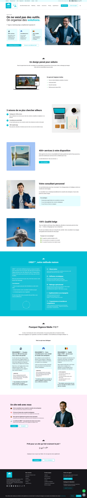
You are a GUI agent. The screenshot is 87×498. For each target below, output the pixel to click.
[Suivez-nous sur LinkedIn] (72, 0)
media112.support (68, 478)
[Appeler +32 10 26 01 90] (84, 491)
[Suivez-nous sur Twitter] (73, 0)
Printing (27, 481)
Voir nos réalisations (48, 460)
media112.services (68, 488)
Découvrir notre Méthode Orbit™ (30, 45)
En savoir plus (63, 495)
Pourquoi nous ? (47, 476)
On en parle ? (36, 460)
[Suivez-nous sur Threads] (78, 0)
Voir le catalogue (44, 162)
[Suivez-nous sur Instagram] (70, 0)
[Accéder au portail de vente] (84, 495)
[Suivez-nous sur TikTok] (79, 0)
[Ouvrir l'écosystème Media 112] (80, 5)
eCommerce (28, 479)
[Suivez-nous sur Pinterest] (75, 0)
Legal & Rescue (28, 483)
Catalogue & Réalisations (14, 45)
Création (27, 478)
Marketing (27, 476)
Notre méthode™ (47, 478)
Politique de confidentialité (49, 483)
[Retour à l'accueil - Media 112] (11, 5)
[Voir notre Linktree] (80, 0)
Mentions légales (47, 484)
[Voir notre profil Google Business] (76, 0)
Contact (45, 479)
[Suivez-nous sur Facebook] (69, 0)
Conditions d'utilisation (48, 481)
